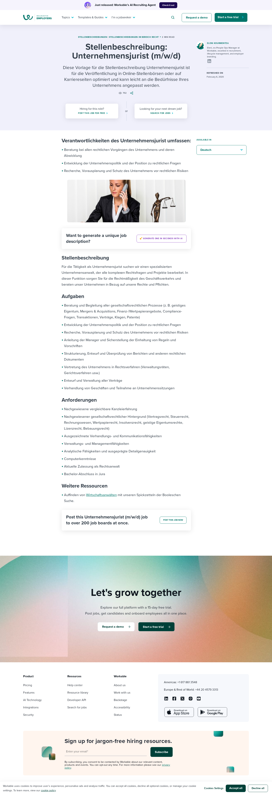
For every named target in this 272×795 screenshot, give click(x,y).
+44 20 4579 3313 (206, 690)
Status (118, 715)
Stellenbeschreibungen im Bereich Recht (134, 37)
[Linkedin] (209, 61)
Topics (66, 17)
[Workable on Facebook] (174, 700)
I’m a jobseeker (121, 17)
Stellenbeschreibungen (92, 37)
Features (28, 692)
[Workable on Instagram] (199, 700)
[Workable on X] (190, 700)
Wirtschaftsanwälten (101, 495)
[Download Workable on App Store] (179, 712)
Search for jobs (77, 707)
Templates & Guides (90, 17)
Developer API (76, 700)
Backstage (120, 700)
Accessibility (122, 707)
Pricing (27, 685)
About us (119, 685)
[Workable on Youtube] (182, 700)
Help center (75, 685)
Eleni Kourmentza (218, 43)
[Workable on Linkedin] (166, 700)
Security (28, 715)
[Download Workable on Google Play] (212, 712)
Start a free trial (228, 17)
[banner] (126, 238)
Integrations (30, 707)
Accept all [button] (235, 788)
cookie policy (48, 790)
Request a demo (197, 17)
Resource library (77, 692)
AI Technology (32, 700)
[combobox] (173, 17)
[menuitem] (66, 17)
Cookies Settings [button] (214, 788)
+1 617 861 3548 (187, 682)
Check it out (168, 5)
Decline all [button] (258, 788)
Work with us (122, 692)
